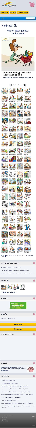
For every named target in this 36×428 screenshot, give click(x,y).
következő (30, 255)
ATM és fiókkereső (23, 12)
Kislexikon (18, 324)
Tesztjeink (13, 12)
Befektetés (5, 298)
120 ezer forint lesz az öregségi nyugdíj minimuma (14, 386)
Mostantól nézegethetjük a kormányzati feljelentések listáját (17, 394)
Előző (14, 85)
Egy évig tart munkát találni (8, 380)
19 (26, 255)
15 (19, 255)
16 (20, 255)
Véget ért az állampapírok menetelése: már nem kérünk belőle (17, 273)
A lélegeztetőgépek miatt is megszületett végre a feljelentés (17, 403)
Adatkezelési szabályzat (7, 415)
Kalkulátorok (4, 12)
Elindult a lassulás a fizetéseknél (9, 383)
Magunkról (4, 417)
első (3, 255)
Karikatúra (5, 280)
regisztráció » (11, 318)
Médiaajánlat (5, 420)
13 (15, 255)
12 (13, 255)
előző (7, 255)
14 (17, 255)
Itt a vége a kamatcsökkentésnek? (10, 400)
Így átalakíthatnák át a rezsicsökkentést (11, 267)
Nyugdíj (4, 363)
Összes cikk (18, 329)
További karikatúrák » (8, 292)
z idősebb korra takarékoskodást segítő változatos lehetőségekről (13, 369)
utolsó (3, 256)
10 (9, 255)
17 (22, 255)
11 (11, 255)
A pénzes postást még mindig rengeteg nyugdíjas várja (15, 392)
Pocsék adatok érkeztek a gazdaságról (11, 397)
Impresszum (4, 419)
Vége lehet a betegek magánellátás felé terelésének (15, 270)
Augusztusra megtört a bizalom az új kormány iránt (14, 389)
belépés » (3, 318)
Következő (21, 85)
